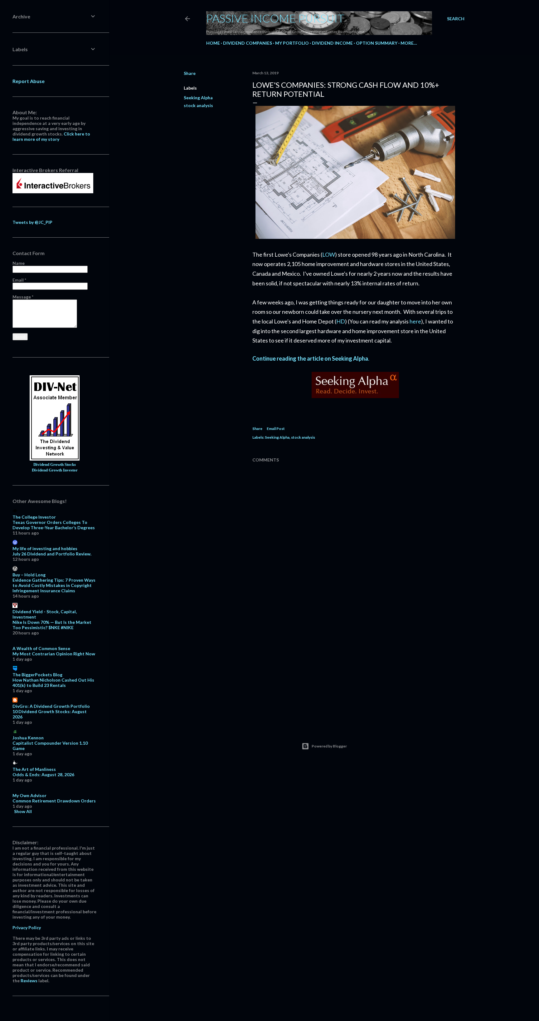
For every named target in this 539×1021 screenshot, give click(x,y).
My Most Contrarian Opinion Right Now (53, 653)
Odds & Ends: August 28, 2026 (43, 774)
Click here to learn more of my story (51, 136)
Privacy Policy (26, 927)
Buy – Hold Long (29, 574)
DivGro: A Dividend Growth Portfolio (51, 706)
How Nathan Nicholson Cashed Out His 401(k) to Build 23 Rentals (53, 682)
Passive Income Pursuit (275, 18)
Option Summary (376, 43)
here (415, 321)
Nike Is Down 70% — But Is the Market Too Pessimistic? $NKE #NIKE (51, 624)
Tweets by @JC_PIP (32, 222)
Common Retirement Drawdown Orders (54, 800)
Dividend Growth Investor (55, 470)
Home (213, 43)
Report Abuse (28, 81)
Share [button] (190, 73)
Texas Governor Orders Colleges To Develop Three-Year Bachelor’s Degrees (53, 525)
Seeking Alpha (198, 97)
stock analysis (198, 105)
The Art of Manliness (34, 769)
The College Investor (34, 517)
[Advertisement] (355, 667)
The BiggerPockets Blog (37, 674)
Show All (23, 811)
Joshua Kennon (28, 737)
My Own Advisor (29, 795)
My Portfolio (292, 43)
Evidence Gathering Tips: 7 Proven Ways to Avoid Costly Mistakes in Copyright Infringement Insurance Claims (53, 585)
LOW (328, 254)
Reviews (29, 980)
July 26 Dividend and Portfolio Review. (51, 553)
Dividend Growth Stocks (54, 464)
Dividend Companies (247, 43)
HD (340, 321)
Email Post (276, 428)
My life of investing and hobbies (44, 548)
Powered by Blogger (329, 746)
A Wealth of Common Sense (41, 648)
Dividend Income (332, 43)
